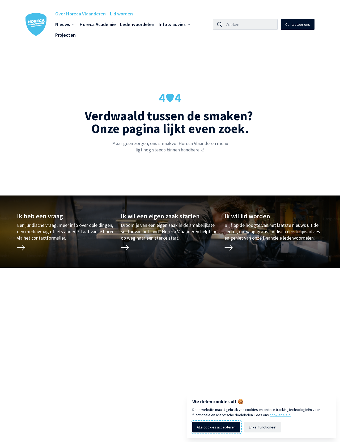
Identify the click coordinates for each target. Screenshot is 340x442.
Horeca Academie (98, 24)
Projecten (65, 35)
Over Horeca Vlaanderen (80, 14)
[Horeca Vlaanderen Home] (36, 24)
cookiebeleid (280, 415)
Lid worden (121, 14)
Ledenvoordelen (137, 24)
